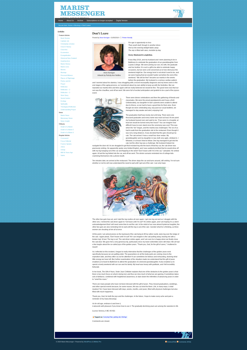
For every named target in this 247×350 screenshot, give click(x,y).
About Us (70, 21)
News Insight (65, 121)
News (61, 112)
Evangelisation (66, 55)
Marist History (65, 64)
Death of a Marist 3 (67, 132)
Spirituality (64, 104)
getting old (116, 317)
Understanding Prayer (68, 109)
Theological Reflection (68, 107)
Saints (63, 155)
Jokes (63, 147)
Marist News (65, 115)
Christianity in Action (67, 44)
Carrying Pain (108, 317)
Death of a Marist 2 (67, 129)
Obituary (62, 124)
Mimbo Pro (97, 342)
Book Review (65, 38)
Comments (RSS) (184, 342)
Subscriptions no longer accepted (100, 21)
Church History (66, 47)
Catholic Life (65, 41)
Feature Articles (64, 35)
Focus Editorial (66, 141)
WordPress (88, 342)
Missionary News (67, 118)
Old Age (124, 317)
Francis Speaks (66, 144)
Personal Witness (67, 75)
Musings (77, 25)
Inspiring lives (65, 61)
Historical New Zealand (69, 58)
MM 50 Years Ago (67, 152)
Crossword (64, 138)
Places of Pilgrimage (68, 78)
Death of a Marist (66, 127)
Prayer (63, 84)
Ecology (63, 101)
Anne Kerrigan (104, 37)
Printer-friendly (127, 37)
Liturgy (63, 149)
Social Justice (65, 98)
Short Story (64, 95)
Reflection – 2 (65, 89)
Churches (64, 49)
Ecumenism (65, 52)
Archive (80, 21)
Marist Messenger (123, 12)
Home (60, 21)
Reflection (64, 87)
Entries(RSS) (171, 342)
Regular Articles (64, 135)
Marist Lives (65, 67)
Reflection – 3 (65, 92)
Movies (63, 69)
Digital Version (122, 21)
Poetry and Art (65, 81)
